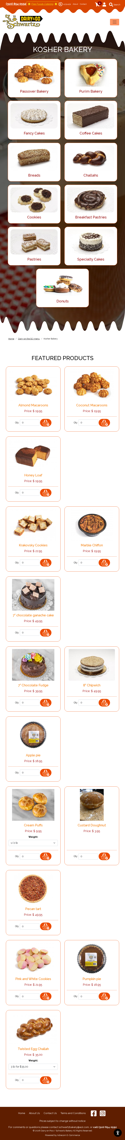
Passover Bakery (34, 91)
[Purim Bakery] (91, 73)
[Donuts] (62, 282)
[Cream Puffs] (33, 804)
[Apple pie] (33, 734)
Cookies (34, 217)
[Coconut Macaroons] (92, 384)
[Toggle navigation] (114, 22)
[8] (92, 664)
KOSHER (65, 4)
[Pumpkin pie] (92, 958)
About (75, 4)
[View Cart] (101, 4)
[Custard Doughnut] (92, 804)
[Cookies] (34, 198)
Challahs (90, 175)
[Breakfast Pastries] (91, 198)
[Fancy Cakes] (34, 114)
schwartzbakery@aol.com (74, 1127)
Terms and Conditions (73, 1113)
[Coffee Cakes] (91, 114)
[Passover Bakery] (34, 73)
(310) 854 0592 (16, 4)
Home (21, 1113)
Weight (33, 836)
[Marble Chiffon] (91, 524)
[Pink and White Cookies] (33, 958)
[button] (114, 4)
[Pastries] (34, 241)
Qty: (17, 422)
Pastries (34, 259)
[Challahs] (91, 157)
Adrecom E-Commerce (68, 1135)
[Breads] (34, 157)
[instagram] (102, 1113)
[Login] (104, 5)
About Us (34, 1113)
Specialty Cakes (90, 259)
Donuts (62, 301)
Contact (83, 4)
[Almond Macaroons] (33, 384)
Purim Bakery (90, 91)
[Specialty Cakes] (91, 241)
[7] (33, 594)
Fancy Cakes (34, 133)
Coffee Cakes (91, 133)
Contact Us (50, 1113)
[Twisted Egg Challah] (33, 1028)
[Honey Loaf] (33, 454)
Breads (34, 175)
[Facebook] (94, 1113)
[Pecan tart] (33, 888)
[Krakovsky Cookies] (33, 524)
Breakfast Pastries (91, 217)
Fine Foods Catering (42, 4)
